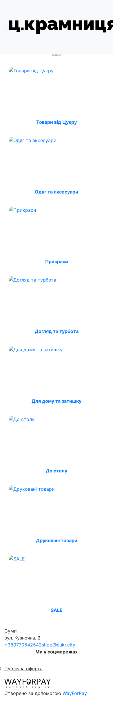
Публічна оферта (23, 668)
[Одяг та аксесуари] (33, 140)
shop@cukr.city (58, 645)
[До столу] (21, 419)
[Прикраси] (22, 209)
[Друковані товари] (32, 488)
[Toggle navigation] (8, 27)
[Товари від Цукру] (31, 70)
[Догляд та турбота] (32, 279)
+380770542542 (23, 645)
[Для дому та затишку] (36, 349)
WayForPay (75, 693)
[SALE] (17, 558)
